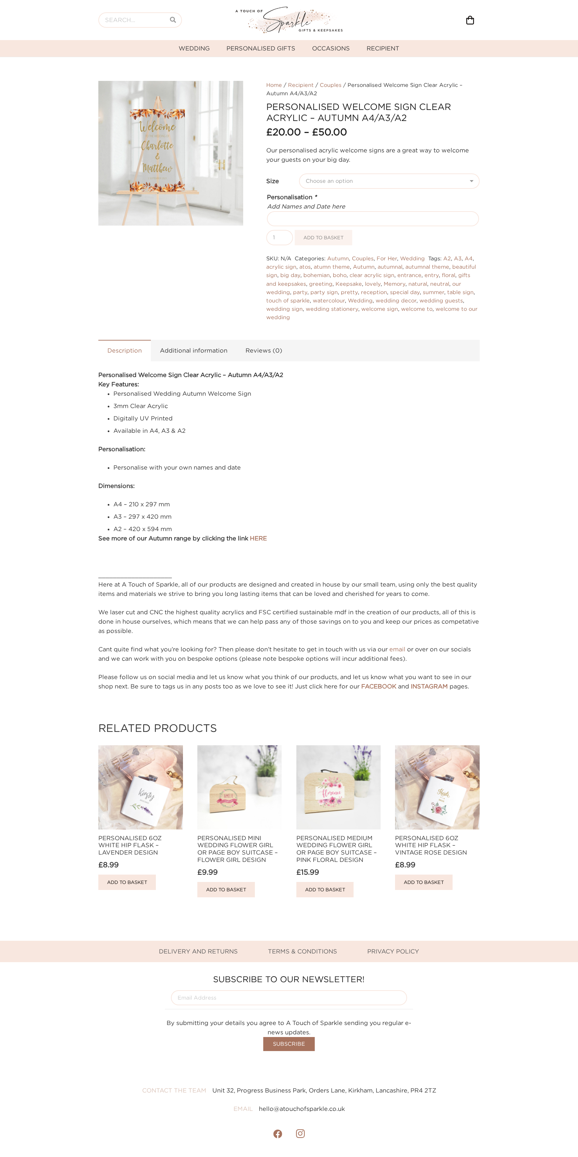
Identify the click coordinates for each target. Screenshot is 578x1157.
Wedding (412, 258)
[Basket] (470, 20)
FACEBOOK (378, 686)
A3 (458, 258)
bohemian (316, 275)
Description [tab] (124, 350)
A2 (447, 258)
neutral (439, 284)
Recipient (301, 85)
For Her (387, 258)
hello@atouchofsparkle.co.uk (302, 1109)
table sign (460, 292)
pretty (349, 292)
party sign (324, 292)
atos (305, 267)
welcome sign (379, 309)
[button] (231, 93)
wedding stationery (332, 309)
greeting (320, 284)
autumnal (390, 267)
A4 (469, 258)
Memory (394, 284)
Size (272, 181)
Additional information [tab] (193, 350)
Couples (331, 85)
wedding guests (441, 300)
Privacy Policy (393, 951)
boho (340, 275)
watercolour (329, 300)
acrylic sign (281, 267)
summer (433, 292)
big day (290, 275)
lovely (373, 284)
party (300, 292)
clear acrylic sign (372, 275)
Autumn (338, 258)
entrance (409, 275)
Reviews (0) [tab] (264, 350)
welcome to (416, 309)
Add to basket (323, 237)
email (397, 649)
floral (448, 275)
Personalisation (292, 197)
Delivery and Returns (198, 951)
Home (274, 85)
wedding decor (396, 300)
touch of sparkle (288, 300)
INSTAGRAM (429, 686)
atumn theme (332, 267)
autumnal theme (427, 267)
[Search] (173, 20)
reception (374, 292)
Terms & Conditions (302, 951)
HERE (258, 538)
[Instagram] (300, 1134)
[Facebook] (278, 1134)
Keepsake (348, 284)
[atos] (289, 20)
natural (417, 284)
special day (405, 292)
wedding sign (284, 309)
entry (431, 275)
